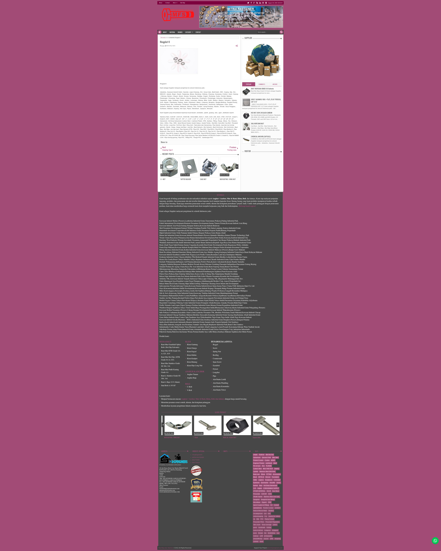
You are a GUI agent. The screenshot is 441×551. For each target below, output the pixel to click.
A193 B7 (264, 494)
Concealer (277, 480)
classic (278, 482)
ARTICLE (261, 477)
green (255, 527)
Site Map (182, 2)
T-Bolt (194, 437)
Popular (248, 84)
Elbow (263, 474)
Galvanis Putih (266, 457)
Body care (256, 474)
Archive (275, 84)
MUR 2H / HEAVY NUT (227, 437)
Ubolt (275, 463)
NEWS (273, 460)
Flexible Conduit (268, 508)
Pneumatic (256, 494)
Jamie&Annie (257, 508)
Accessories (276, 474)
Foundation (275, 477)
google (254, 2)
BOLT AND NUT (268, 468)
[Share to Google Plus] (188, 434)
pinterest (266, 2)
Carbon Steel (257, 468)
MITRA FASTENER (198, 457)
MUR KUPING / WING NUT (170, 437)
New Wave (275, 491)
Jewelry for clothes (274, 516)
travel (261, 541)
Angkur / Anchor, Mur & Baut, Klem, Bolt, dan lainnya (203, 398)
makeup (255, 536)
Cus (265, 516)
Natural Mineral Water (260, 511)
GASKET (277, 508)
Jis (254, 519)
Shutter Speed (257, 496)
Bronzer (268, 477)
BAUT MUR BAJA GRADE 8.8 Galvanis (262, 88)
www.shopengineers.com (275, 548)
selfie (271, 539)
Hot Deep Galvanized (270, 485)
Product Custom (258, 460)
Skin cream (256, 525)
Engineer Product (258, 463)
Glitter (255, 480)
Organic (264, 502)
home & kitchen (258, 530)
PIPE (269, 502)
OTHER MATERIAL (259, 491)
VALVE (269, 491)
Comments (262, 84)
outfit (261, 536)
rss (257, 2)
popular (266, 539)
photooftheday (257, 539)
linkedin (260, 2)
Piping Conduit (269, 519)
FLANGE (268, 466)
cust (265, 513)
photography (268, 536)
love (278, 533)
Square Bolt (254, 437)
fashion (255, 485)
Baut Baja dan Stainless (165, 548)
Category (188, 32)
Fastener (261, 454)
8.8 (271, 505)
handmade (261, 527)
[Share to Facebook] (182, 434)
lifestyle (260, 533)
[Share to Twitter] (185, 434)
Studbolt (271, 511)
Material (172, 32)
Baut (260, 485)
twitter (248, 2)
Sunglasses (268, 480)
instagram (275, 530)
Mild (257, 519)
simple (255, 454)
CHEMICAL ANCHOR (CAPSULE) (260, 136)
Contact (167, 2)
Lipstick (255, 471)
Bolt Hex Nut (270, 454)
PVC (261, 519)
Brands (180, 32)
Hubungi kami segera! (247, 206)
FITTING (268, 474)
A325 (269, 494)
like (265, 533)
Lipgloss (261, 480)
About (160, 2)
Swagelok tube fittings (268, 499)
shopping (277, 539)
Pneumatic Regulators (272, 522)
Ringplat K (165, 42)
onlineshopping (258, 516)
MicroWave (256, 502)
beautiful (272, 482)
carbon (275, 525)
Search (281, 32)
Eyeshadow (264, 482)
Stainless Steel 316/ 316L (272, 496)
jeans (255, 533)
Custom (267, 460)
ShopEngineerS (197, 455)
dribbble (263, 2)
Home (160, 32)
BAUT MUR (195, 460)
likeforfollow (271, 533)
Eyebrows (256, 482)
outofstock (269, 463)
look (269, 513)
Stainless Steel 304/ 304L (267, 471)
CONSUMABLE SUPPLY (271, 488)
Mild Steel (275, 457)
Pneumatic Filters (258, 522)
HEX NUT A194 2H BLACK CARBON (261, 112)
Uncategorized (258, 513)
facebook (251, 2)
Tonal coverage (266, 525)
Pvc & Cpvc (256, 466)
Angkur (259, 488)
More (174, 2)
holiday (269, 527)
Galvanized (256, 457)
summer (255, 541)
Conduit (276, 505)
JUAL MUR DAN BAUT (257, 123)
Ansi (263, 466)
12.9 (254, 488)
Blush (255, 477)
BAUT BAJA (196, 462)
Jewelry (276, 468)
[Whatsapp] (435, 540)
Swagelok (256, 499)
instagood (267, 530)
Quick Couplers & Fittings (261, 505)
